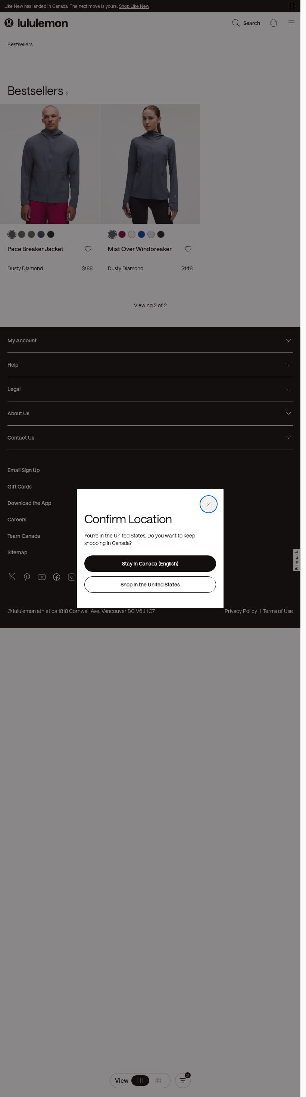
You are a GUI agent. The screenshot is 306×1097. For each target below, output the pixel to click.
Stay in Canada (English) (150, 563)
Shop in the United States (150, 584)
